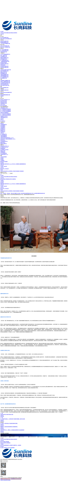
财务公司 (2, 442)
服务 (3, 181)
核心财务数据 (9, 171)
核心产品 (2, 445)
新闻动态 (12, 32)
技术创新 (2, 162)
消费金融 (7, 441)
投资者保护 (22, 171)
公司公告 (2, 171)
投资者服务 (18, 171)
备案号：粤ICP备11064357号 (5, 478)
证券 (3, 441)
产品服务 (2, 180)
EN (0, 174)
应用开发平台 (7, 183)
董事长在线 (8, 32)
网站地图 (8, 480)
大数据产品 (12, 445)
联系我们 (15, 32)
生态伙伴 (5, 166)
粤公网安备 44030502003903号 (16, 478)
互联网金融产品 (6, 445)
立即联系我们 (50, 436)
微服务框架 (2, 183)
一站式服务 (19, 445)
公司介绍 (2, 32)
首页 (1, 193)
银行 (1, 441)
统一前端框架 (16, 183)
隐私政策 (5, 480)
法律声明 (2, 480)
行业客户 (2, 166)
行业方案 (2, 177)
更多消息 (2, 446)
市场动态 (8, 193)
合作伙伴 (2, 165)
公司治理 (13, 171)
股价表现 (5, 171)
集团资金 (8, 442)
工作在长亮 (7, 168)
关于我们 (2, 31)
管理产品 (15, 445)
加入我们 (2, 447)
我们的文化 (2, 168)
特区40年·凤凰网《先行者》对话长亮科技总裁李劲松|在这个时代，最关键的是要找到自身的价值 (28, 193)
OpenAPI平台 (12, 183)
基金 (5, 441)
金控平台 (5, 442)
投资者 (1, 189)
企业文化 (2, 167)
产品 (1, 181)
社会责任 (5, 447)
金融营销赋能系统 (22, 183)
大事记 (5, 32)
